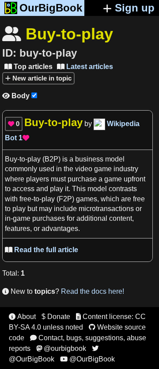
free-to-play (37, 199)
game (113, 179)
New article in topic (41, 78)
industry (126, 169)
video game (93, 169)
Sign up (135, 8)
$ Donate (56, 316)
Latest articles (85, 66)
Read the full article (41, 250)
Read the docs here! (92, 291)
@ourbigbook (61, 348)
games (86, 199)
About (22, 316)
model (115, 159)
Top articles (28, 66)
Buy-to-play (23, 159)
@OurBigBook (87, 359)
